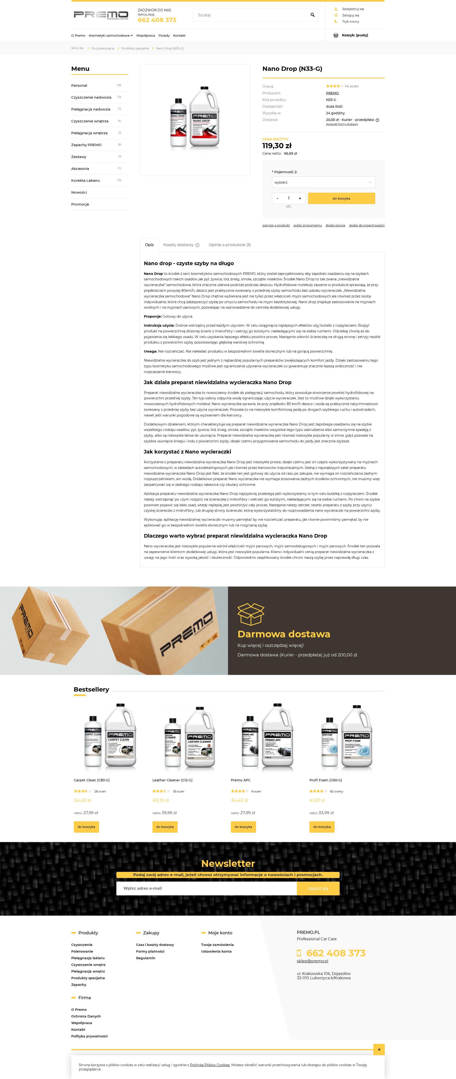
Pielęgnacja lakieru (88, 958)
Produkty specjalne (88, 978)
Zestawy (78, 156)
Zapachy (78, 985)
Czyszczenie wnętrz (88, 965)
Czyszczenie (81, 945)
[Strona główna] (101, 15)
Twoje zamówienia (217, 945)
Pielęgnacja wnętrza (89, 133)
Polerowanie (82, 951)
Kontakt (78, 1029)
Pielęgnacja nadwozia (90, 109)
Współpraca (81, 1023)
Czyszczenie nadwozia (91, 97)
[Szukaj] (312, 15)
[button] (276, 225)
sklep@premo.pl (312, 961)
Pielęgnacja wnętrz (88, 971)
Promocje (80, 204)
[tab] (149, 245)
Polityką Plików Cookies (210, 1065)
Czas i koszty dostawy (155, 945)
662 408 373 (157, 20)
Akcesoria (80, 168)
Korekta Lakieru (85, 180)
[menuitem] (78, 35)
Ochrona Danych (86, 1016)
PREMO (332, 93)
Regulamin (145, 958)
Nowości (79, 192)
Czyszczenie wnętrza (90, 121)
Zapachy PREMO (86, 145)
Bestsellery (91, 689)
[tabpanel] (262, 410)
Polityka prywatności (89, 1036)
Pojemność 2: (284, 172)
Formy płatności (150, 951)
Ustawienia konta (216, 951)
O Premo (79, 1009)
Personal (79, 85)
